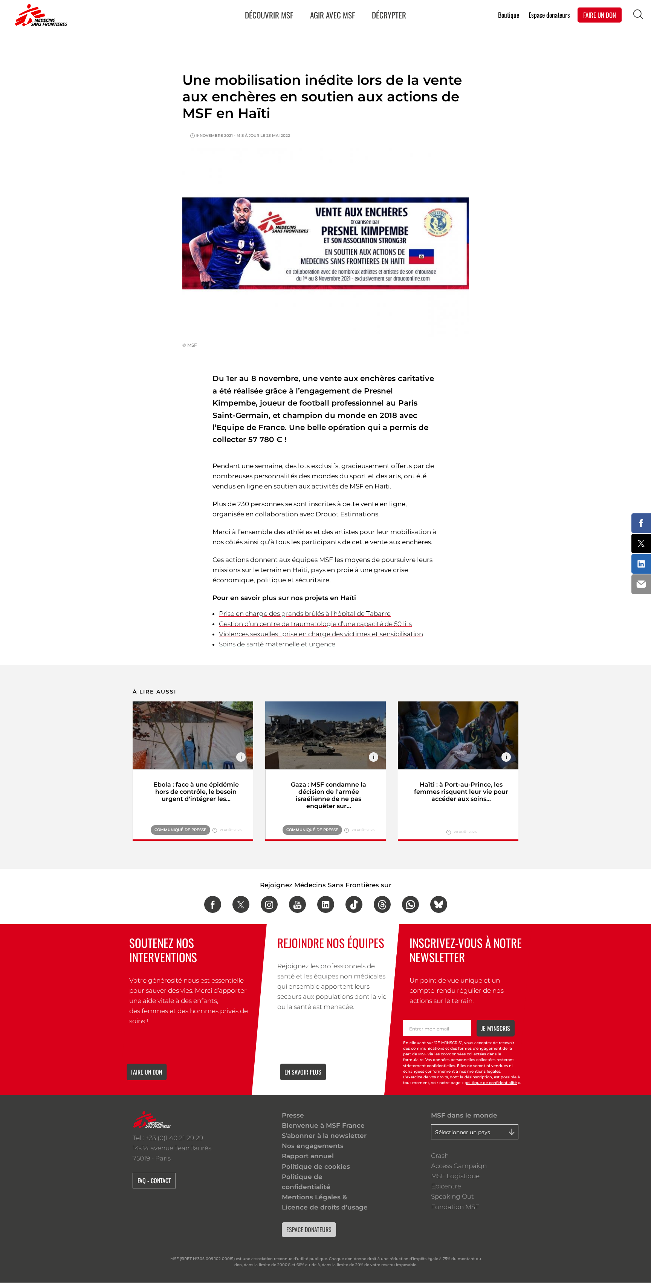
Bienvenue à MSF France (323, 1125)
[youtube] (297, 904)
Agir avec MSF (332, 15)
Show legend (241, 757)
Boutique (508, 14)
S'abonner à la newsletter (324, 1135)
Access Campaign (459, 1166)
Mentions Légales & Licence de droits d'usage (325, 1202)
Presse (293, 1115)
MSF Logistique (455, 1176)
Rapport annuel (308, 1156)
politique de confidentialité (491, 1083)
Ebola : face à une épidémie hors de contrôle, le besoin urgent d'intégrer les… (196, 791)
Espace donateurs (549, 14)
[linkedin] (325, 904)
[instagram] (269, 904)
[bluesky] (438, 904)
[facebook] (212, 904)
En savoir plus (302, 1071)
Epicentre (446, 1186)
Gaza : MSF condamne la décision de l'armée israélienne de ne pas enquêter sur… (328, 795)
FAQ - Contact (154, 1180)
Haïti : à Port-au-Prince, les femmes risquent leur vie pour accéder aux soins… (461, 791)
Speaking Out (452, 1196)
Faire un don (146, 1071)
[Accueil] (39, 15)
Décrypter (389, 15)
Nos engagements (313, 1146)
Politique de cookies (316, 1166)
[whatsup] (410, 904)
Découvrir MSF (269, 15)
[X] (240, 904)
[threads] (382, 904)
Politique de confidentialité (306, 1182)
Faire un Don (599, 14)
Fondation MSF (455, 1207)
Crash (440, 1155)
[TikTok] (353, 904)
